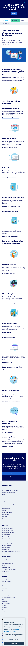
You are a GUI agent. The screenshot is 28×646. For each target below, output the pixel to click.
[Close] (23, 620)
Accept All (14, 643)
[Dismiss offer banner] (24, 2)
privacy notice (12, 631)
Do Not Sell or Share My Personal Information (14, 635)
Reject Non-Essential (14, 639)
